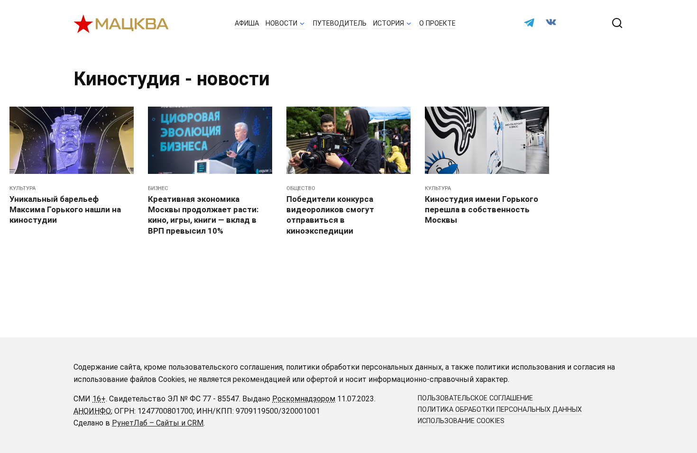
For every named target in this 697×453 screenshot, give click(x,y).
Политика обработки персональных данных (500, 410)
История (388, 23)
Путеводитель (340, 23)
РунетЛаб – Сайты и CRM (157, 422)
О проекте (437, 23)
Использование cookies (461, 421)
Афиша (247, 23)
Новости (281, 23)
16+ (99, 398)
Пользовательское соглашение (475, 398)
